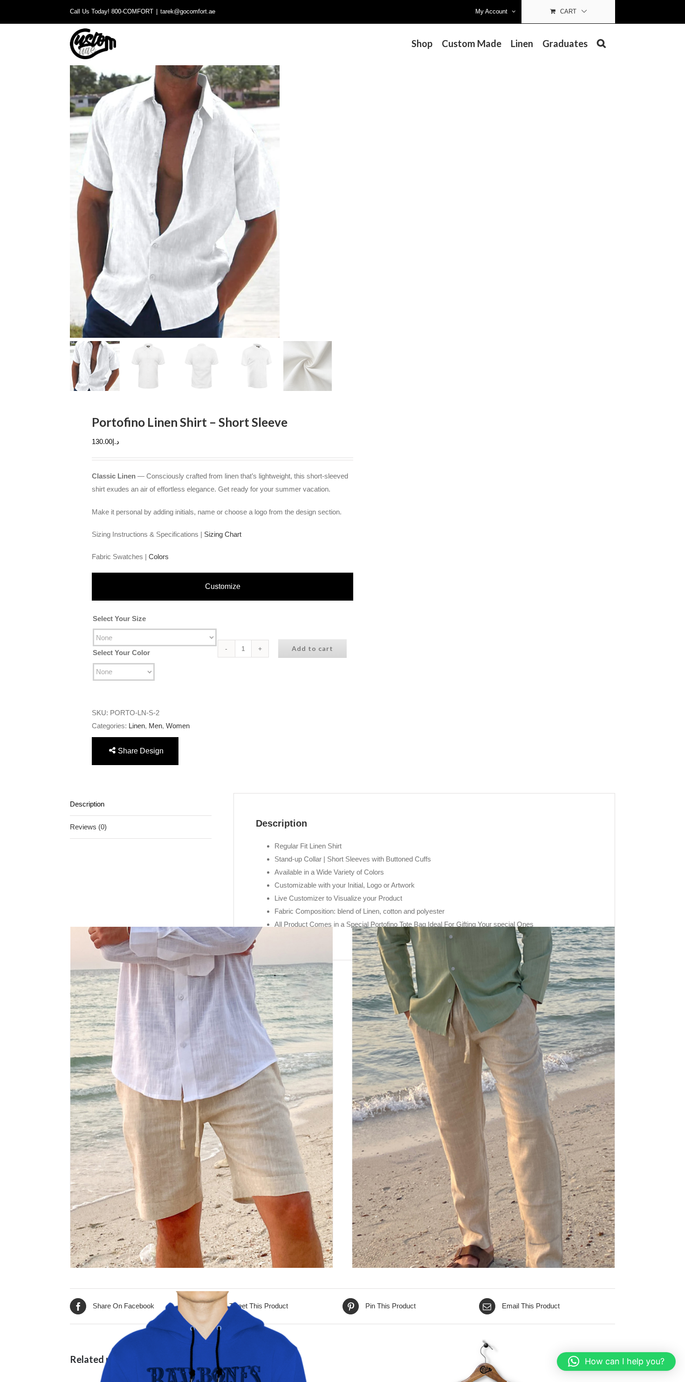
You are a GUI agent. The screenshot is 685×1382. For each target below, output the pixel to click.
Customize (222, 586)
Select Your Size (119, 619)
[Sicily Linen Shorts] (201, 1098)
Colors (159, 557)
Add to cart (312, 648)
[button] (601, 43)
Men (155, 726)
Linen (137, 726)
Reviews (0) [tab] (88, 827)
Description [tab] (87, 804)
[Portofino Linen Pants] (483, 1098)
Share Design (141, 751)
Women (178, 726)
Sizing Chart (222, 534)
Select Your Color (121, 653)
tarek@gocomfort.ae (187, 11)
